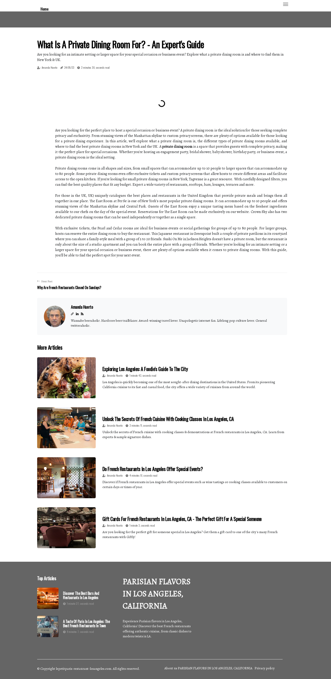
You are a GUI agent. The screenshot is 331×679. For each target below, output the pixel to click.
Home (44, 9)
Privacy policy (265, 668)
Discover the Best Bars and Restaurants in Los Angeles (81, 595)
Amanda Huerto (49, 67)
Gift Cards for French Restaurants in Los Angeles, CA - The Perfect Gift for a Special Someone (182, 518)
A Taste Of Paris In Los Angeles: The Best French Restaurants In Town (86, 623)
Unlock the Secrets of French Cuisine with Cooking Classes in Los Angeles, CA (168, 418)
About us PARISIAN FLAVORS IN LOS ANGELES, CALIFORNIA (208, 668)
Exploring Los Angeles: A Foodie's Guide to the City (145, 368)
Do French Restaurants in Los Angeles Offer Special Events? (152, 468)
